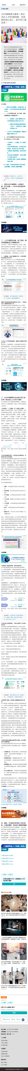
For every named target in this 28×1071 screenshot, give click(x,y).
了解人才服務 (4, 1042)
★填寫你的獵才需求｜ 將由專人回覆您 (11, 804)
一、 (15, 109)
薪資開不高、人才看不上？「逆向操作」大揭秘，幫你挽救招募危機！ (13, 178)
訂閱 (14, 1013)
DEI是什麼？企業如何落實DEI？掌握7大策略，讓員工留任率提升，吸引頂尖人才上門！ (13, 617)
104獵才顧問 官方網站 (7, 855)
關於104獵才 (4, 1062)
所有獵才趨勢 (4, 9)
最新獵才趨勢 (4, 1053)
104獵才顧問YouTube (7, 864)
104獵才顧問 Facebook (7, 858)
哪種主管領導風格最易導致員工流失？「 (18, 126)
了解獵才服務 (4, 1051)
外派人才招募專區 (5, 1056)
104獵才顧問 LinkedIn (7, 861)
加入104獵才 (4, 1064)
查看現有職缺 (4, 1040)
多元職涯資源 (4, 1045)
